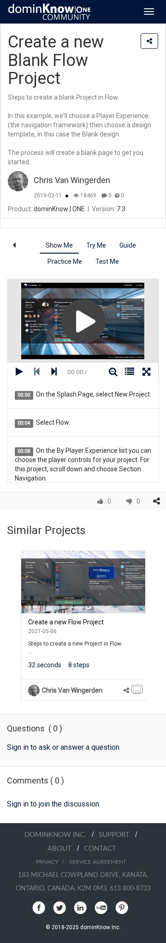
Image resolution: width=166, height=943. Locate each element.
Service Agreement (97, 862)
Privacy (47, 862)
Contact (100, 848)
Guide (127, 245)
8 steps (78, 665)
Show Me (59, 245)
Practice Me (64, 261)
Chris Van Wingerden (72, 180)
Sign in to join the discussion (53, 804)
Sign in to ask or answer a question (63, 747)
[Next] (152, 625)
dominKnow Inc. (58, 834)
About (62, 848)
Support (117, 834)
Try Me (96, 245)
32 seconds (44, 665)
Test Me (107, 261)
